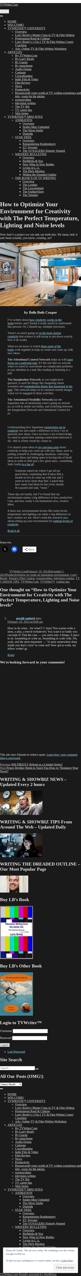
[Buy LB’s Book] (16, 958)
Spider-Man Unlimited (36, 127)
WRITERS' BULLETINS (31, 154)
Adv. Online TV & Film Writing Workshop (40, 48)
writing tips (63, 581)
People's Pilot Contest (22, 578)
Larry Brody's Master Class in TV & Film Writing (44, 35)
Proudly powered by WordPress (38, 1274)
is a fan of (28, 464)
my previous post (48, 447)
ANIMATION (23, 120)
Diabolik (28, 133)
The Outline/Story (33, 191)
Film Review (23, 82)
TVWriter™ (47, 581)
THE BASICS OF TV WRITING (35, 178)
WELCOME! (16, 24)
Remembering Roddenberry (39, 144)
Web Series (21, 113)
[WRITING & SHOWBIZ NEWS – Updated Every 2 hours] (21, 813)
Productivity (22, 89)
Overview (21, 31)
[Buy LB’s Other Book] (16, 1014)
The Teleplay (30, 195)
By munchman (24, 65)
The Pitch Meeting (34, 171)
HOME (12, 21)
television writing (25, 103)
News (18, 86)
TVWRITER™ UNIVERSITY (27, 28)
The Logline (30, 184)
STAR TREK (23, 137)
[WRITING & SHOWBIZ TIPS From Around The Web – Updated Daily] (21, 856)
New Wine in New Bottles (38, 164)
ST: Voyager (30, 147)
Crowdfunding (24, 76)
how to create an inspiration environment (45, 574)
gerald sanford (25, 618)
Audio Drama (23, 69)
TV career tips (23, 110)
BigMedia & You (33, 161)
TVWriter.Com (9, 4)
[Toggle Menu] (1, 16)
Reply (11, 655)
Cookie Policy (67, 1260)
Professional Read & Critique (32, 38)
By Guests (21, 62)
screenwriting (23, 99)
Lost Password (16, 1051)
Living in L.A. (31, 167)
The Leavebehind (33, 188)
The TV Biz (22, 106)
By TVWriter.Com (26, 55)
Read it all (14, 530)
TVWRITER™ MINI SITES (25, 116)
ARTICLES (15, 52)
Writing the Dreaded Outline (39, 174)
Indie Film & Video (26, 79)
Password (5, 1037)
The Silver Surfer (33, 130)
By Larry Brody (24, 59)
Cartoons (20, 72)
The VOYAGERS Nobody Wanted (44, 150)
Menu (5, 11)
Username (6, 1030)
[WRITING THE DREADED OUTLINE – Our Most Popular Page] (14, 891)
